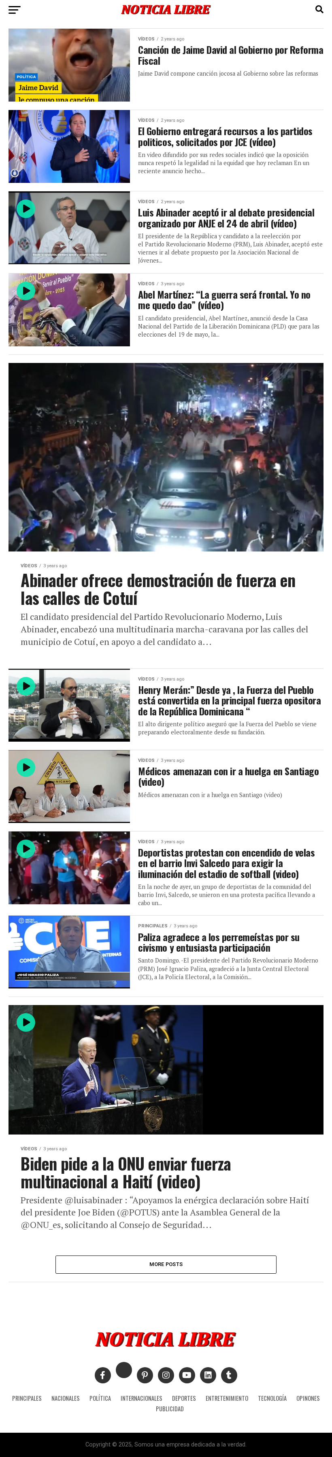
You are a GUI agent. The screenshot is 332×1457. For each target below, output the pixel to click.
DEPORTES (184, 1398)
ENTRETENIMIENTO (227, 1398)
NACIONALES (65, 1398)
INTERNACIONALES (141, 1398)
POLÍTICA (100, 1398)
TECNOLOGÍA (272, 1398)
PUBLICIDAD (170, 1408)
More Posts (166, 1264)
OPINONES (308, 1398)
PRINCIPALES (27, 1398)
